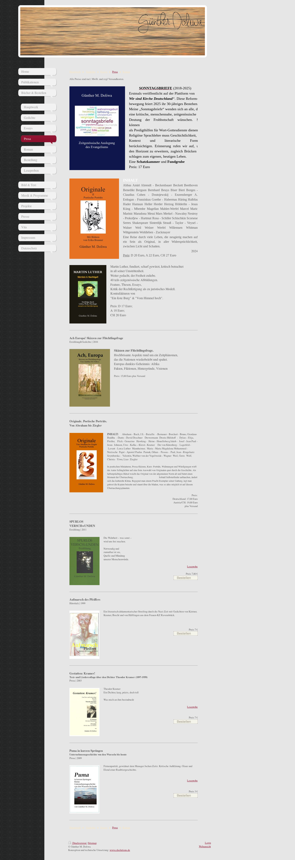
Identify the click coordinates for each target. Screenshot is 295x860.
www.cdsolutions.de (120, 850)
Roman (126, 71)
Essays (103, 71)
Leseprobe (192, 566)
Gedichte (91, 71)
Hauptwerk (75, 71)
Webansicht (205, 846)
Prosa (115, 71)
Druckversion (79, 843)
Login (208, 843)
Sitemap (92, 843)
